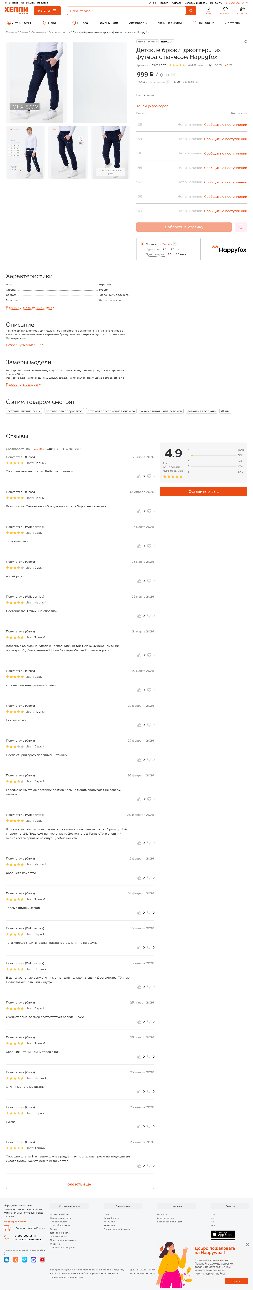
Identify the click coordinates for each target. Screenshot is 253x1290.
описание (23, 345)
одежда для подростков (64, 411)
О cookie (55, 1244)
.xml (213, 1214)
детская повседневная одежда (111, 411)
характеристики (29, 307)
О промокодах (58, 1236)
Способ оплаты (59, 1221)
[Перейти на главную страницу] (16, 10)
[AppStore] (223, 1234)
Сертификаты (111, 1218)
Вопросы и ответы (195, 2)
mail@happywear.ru (15, 1221)
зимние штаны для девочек (161, 411)
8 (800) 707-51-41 (237, 2)
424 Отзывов (197, 65)
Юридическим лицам (169, 1221)
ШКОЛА (167, 41)
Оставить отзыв (204, 491)
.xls (212, 1218)
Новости (164, 2)
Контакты (216, 2)
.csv (213, 1221)
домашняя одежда (201, 411)
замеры (22, 384)
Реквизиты (110, 1225)
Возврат (54, 1229)
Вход (209, 13)
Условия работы (59, 1214)
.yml (213, 1225)
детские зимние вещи (24, 411)
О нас (152, 2)
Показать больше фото (110, 172)
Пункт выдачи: (155, 254)
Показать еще (77, 1184)
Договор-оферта (60, 1232)
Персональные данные (63, 1240)
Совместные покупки (62, 1247)
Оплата (177, 2)
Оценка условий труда (117, 1229)
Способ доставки (60, 1225)
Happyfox (105, 284)
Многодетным (165, 1218)
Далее (236, 1280)
